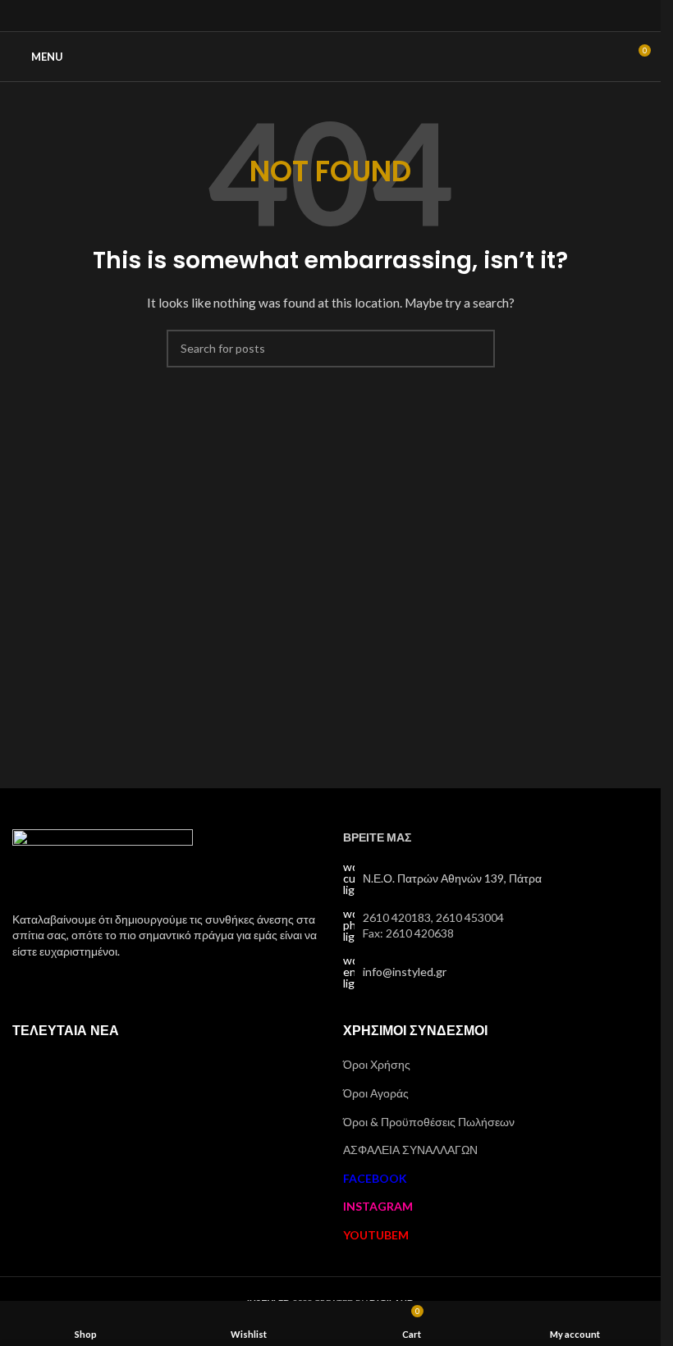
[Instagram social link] (330, 15)
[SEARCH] (476, 348)
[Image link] (102, 860)
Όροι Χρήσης (376, 1064)
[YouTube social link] (351, 15)
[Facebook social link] (310, 15)
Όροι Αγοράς (376, 1093)
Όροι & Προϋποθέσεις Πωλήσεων (429, 1122)
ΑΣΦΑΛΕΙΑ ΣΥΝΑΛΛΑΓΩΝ (410, 1150)
